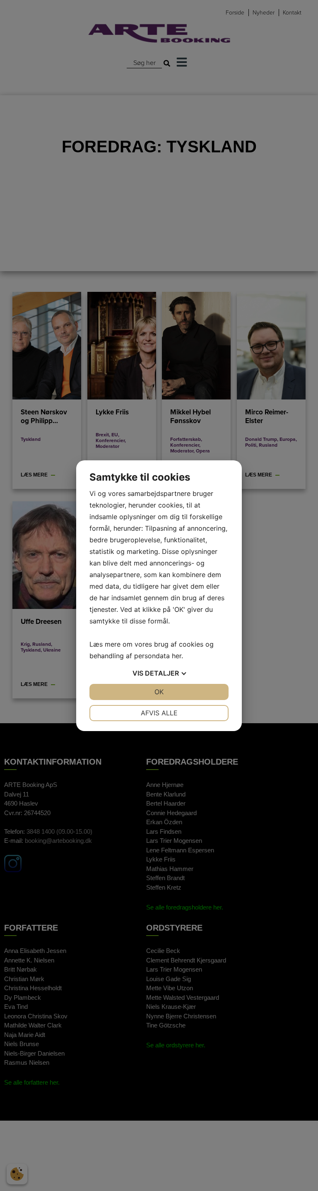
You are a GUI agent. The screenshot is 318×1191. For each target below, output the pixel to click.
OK (159, 692)
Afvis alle (159, 713)
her (176, 656)
